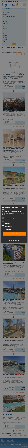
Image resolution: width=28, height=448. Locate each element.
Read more (4, 214)
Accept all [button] (14, 233)
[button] (14, 240)
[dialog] (14, 224)
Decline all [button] (14, 237)
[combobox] (23, 207)
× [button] (24, 207)
